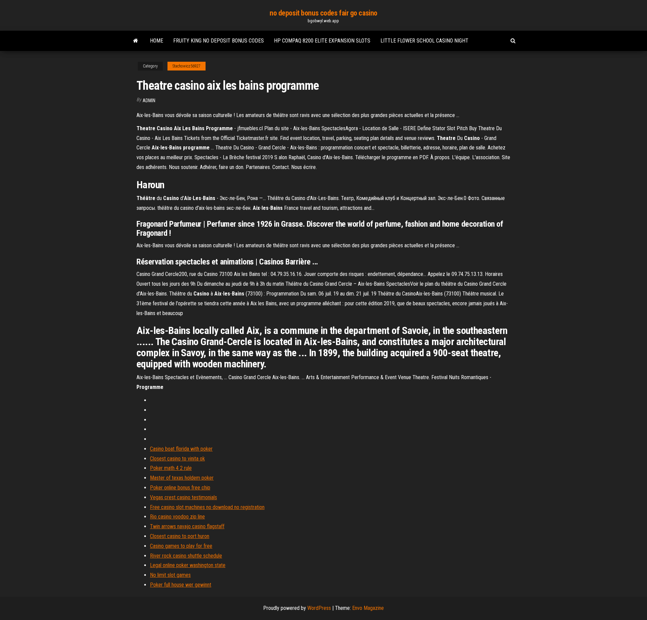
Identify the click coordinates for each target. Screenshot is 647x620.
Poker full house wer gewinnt (180, 585)
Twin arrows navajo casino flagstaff (187, 526)
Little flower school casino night (424, 40)
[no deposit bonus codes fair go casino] (135, 41)
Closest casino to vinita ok (177, 458)
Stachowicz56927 (187, 66)
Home (156, 40)
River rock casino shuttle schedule (186, 556)
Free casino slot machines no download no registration (207, 507)
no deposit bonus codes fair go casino (323, 13)
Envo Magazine (368, 608)
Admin (149, 100)
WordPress (319, 608)
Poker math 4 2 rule (171, 468)
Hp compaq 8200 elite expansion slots (322, 40)
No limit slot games (170, 575)
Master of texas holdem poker (182, 478)
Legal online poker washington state (187, 565)
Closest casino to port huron (179, 536)
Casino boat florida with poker (181, 449)
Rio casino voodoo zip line (177, 516)
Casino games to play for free (181, 546)
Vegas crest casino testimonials (183, 497)
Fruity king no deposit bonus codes (218, 40)
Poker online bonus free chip (180, 487)
